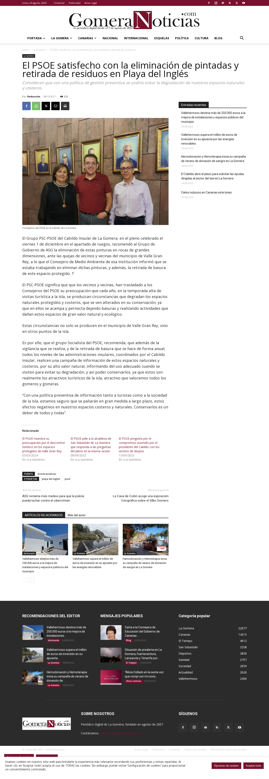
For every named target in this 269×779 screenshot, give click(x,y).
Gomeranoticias (47, 473)
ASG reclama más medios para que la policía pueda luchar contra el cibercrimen (53, 498)
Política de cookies (195, 749)
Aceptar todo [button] (253, 765)
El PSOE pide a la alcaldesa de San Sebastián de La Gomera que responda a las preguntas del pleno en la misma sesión (91, 445)
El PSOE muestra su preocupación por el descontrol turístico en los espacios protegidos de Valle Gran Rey (43, 445)
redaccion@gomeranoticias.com (122, 733)
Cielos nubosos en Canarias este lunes (206, 192)
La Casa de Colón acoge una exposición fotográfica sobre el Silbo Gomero (141, 498)
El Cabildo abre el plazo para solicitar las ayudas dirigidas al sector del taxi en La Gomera (212, 176)
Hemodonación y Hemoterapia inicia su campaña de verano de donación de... (67, 676)
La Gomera (60, 38)
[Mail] (223, 3)
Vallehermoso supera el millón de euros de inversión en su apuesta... (67, 654)
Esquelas (161, 38)
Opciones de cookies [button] (226, 765)
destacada (29, 553)
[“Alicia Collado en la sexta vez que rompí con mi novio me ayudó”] (110, 677)
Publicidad (74, 2)
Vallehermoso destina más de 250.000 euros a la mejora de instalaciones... (66, 631)
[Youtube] (243, 3)
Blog (218, 38)
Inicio (25, 50)
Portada (34, 38)
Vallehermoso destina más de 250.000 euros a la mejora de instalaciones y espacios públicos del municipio (213, 117)
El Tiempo (131, 662)
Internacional (136, 38)
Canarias (85, 38)
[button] (242, 39)
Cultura (201, 38)
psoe (67, 478)
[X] (236, 3)
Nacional (110, 38)
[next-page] (31, 579)
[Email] (55, 106)
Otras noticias (133, 681)
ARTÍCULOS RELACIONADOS (44, 515)
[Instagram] (216, 3)
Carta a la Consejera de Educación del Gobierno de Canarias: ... (142, 631)
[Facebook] (209, 3)
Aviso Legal (90, 2)
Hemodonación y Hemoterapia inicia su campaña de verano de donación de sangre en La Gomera (145, 563)
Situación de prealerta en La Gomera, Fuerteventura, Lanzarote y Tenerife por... (143, 654)
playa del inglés (51, 478)
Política (182, 38)
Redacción (33, 96)
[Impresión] (65, 106)
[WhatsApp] (36, 106)
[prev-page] (25, 579)
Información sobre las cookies (229, 749)
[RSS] (230, 3)
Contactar (59, 2)
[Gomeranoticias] (134, 19)
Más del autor (77, 515)
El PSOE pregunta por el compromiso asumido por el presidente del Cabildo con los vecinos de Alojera (139, 445)
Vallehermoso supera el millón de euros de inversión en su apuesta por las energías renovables (95, 563)
